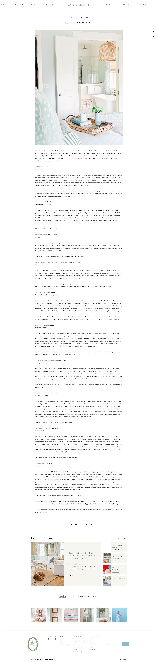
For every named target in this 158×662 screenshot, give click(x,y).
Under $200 (93, 649)
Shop (34, 5)
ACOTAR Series (40, 166)
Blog (107, 5)
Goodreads (55, 153)
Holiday (77, 645)
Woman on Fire (39, 463)
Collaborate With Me (65, 645)
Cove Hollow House (125, 5)
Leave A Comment (71, 524)
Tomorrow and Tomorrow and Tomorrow (47, 360)
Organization (78, 647)
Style (125, 538)
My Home (19, 5)
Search (145, 5)
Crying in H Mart (40, 234)
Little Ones (93, 645)
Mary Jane (38, 325)
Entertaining (78, 651)
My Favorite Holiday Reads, (73, 504)
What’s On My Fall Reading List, (55, 504)
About (61, 643)
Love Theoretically (115, 319)
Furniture (93, 647)
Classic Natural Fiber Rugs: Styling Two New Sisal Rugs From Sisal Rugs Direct (82, 556)
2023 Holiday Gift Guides (81, 641)
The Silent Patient (40, 393)
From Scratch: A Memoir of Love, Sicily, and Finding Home (53, 262)
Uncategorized (74, 17)
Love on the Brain (40, 292)
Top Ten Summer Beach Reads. (99, 504)
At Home (92, 639)
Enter (125, 644)
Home (76, 639)
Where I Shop (50, 5)
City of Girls (38, 202)
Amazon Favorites (95, 643)
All (119, 538)
